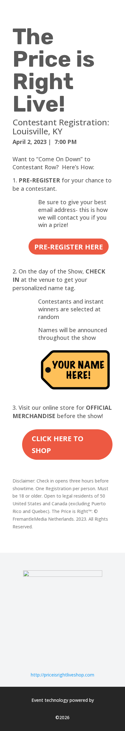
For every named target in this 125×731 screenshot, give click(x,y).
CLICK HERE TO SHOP (57, 444)
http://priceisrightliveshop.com (62, 675)
